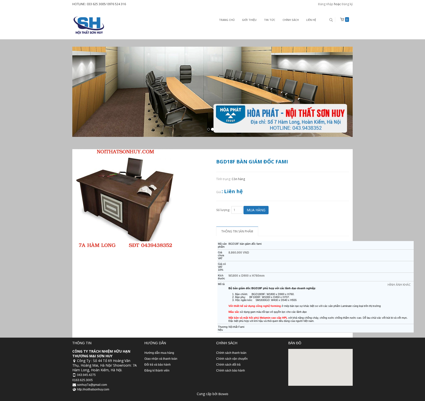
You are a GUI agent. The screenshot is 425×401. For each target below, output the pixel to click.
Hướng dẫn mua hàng (159, 353)
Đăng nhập (325, 4)
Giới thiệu (249, 20)
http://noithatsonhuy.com (93, 389)
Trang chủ (227, 20)
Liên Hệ (311, 20)
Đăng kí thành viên (156, 370)
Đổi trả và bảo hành (157, 364)
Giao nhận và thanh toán (160, 358)
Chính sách (291, 20)
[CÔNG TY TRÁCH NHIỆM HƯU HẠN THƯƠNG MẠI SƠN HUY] (88, 25)
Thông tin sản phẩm (237, 231)
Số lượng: (223, 210)
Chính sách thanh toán (231, 353)
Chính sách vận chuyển (232, 358)
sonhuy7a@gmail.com (92, 385)
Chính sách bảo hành (230, 370)
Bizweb (223, 394)
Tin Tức (269, 20)
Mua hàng (256, 210)
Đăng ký (347, 4)
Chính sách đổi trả (228, 364)
